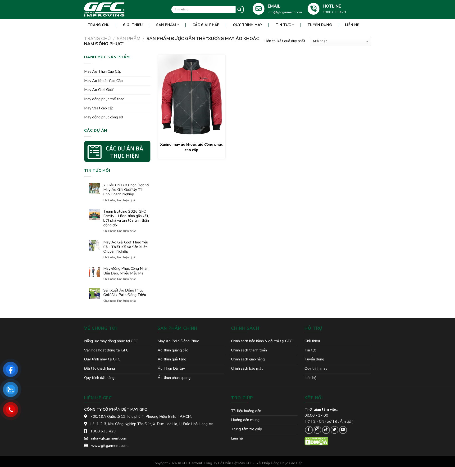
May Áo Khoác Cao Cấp (103, 80)
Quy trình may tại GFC (102, 359)
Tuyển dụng (319, 24)
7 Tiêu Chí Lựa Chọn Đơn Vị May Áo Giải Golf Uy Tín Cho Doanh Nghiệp (126, 190)
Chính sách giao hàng (248, 359)
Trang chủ (97, 38)
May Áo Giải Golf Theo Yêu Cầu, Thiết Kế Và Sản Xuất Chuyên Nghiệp (125, 247)
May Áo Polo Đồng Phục (178, 341)
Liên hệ (352, 24)
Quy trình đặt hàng (99, 377)
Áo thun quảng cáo (173, 350)
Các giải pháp (206, 24)
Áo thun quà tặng (172, 359)
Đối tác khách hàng (99, 368)
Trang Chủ (99, 24)
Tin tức (283, 24)
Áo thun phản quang (174, 377)
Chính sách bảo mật (247, 368)
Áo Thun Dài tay (171, 368)
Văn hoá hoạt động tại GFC (106, 350)
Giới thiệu (133, 24)
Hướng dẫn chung (245, 419)
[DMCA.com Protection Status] (316, 441)
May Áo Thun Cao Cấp (102, 71)
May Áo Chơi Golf (98, 89)
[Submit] (239, 9)
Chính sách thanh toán (249, 350)
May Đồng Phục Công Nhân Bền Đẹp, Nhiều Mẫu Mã (125, 270)
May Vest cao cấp (99, 108)
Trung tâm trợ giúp (246, 429)
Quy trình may (248, 24)
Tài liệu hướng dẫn (246, 410)
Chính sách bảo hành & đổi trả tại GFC (261, 341)
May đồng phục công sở (103, 117)
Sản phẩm (166, 24)
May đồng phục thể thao (104, 99)
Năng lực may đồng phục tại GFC (111, 341)
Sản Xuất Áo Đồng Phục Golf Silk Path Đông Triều (124, 292)
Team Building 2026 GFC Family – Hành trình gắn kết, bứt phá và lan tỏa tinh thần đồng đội (126, 218)
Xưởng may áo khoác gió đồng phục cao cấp (191, 147)
